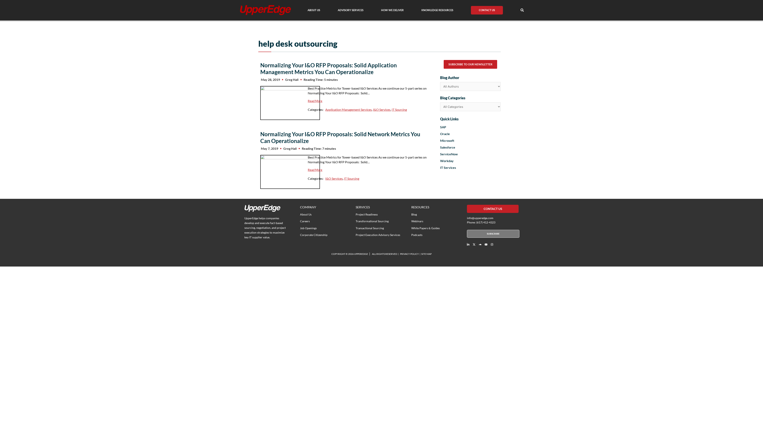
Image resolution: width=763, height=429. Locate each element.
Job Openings (308, 228)
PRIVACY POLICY (409, 253)
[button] (522, 10)
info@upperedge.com (480, 218)
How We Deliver (392, 10)
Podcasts (416, 235)
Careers (305, 221)
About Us (314, 10)
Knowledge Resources (437, 10)
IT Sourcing (399, 109)
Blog (414, 214)
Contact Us (487, 10)
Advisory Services (350, 10)
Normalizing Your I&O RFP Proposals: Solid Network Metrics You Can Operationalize (340, 137)
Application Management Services (348, 109)
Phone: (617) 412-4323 (481, 222)
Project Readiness (367, 214)
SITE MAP (426, 253)
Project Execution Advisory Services (378, 235)
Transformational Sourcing (372, 221)
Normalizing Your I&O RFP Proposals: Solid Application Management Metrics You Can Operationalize (328, 68)
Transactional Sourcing (370, 228)
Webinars (417, 221)
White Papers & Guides (425, 228)
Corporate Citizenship (313, 235)
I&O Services (381, 109)
